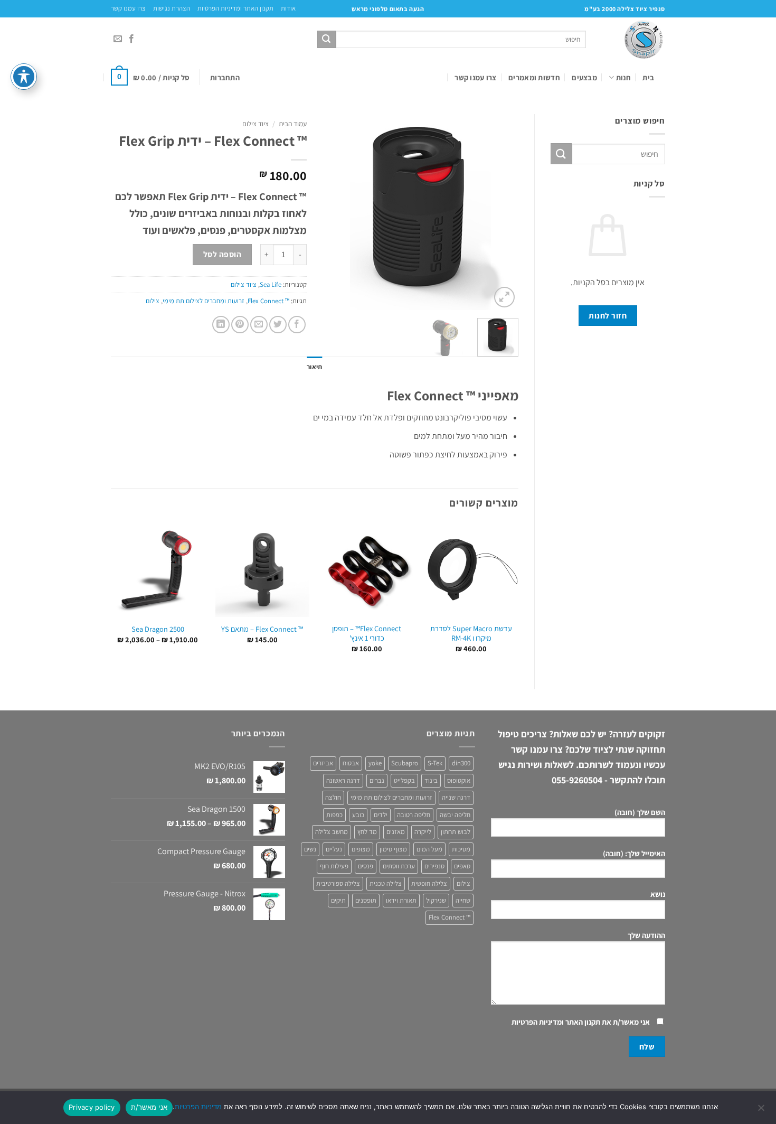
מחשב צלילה (331, 831)
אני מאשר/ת (149, 1107)
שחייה (463, 900)
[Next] (332, 212)
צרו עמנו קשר (128, 8)
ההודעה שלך (646, 935)
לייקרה (422, 831)
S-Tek (435, 762)
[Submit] (326, 40)
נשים (310, 849)
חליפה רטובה (413, 814)
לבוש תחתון (455, 831)
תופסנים (365, 900)
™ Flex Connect (268, 300)
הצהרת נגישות (171, 8)
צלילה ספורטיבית (338, 883)
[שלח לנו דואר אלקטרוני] (117, 39)
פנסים (365, 865)
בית (648, 77)
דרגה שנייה (456, 797)
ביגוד (431, 780)
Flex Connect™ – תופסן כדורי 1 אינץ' (366, 633)
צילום (152, 300)
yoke (375, 762)
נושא (657, 894)
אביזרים (323, 762)
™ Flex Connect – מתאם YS (262, 629)
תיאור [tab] (314, 366)
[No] (761, 1110)
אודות (288, 8)
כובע (358, 814)
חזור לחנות (608, 315)
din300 (461, 762)
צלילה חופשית (429, 883)
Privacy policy (92, 1107)
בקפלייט (404, 780)
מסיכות (461, 849)
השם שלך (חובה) (639, 812)
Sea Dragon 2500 (157, 629)
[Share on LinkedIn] (221, 324)
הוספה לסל (222, 254)
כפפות (334, 814)
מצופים (361, 849)
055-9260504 (577, 780)
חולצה (333, 797)
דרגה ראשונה (343, 780)
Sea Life (270, 284)
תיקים (338, 900)
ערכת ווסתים (399, 865)
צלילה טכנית (386, 883)
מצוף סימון (393, 849)
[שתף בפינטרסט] (240, 324)
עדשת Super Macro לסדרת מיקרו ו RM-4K (471, 633)
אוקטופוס (458, 780)
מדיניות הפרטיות (198, 1106)
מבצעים (584, 77)
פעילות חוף (334, 865)
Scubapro (404, 762)
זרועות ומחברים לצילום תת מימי (203, 300)
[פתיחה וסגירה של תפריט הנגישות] (23, 76)
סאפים (462, 865)
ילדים (380, 814)
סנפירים (434, 865)
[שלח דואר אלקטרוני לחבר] (259, 324)
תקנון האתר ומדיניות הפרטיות (235, 8)
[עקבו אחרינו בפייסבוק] (131, 39)
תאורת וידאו (401, 900)
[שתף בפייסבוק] (297, 324)
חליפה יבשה (455, 814)
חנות (623, 77)
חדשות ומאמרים (534, 77)
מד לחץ (367, 831)
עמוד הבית (293, 123)
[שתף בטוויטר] (278, 324)
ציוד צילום (255, 123)
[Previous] (500, 212)
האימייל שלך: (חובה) (634, 853)
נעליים (334, 849)
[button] (225, 77)
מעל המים (429, 849)
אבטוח (351, 762)
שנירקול (436, 900)
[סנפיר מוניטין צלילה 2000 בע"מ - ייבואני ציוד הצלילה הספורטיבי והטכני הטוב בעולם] (633, 39)
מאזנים (395, 831)
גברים (377, 780)
